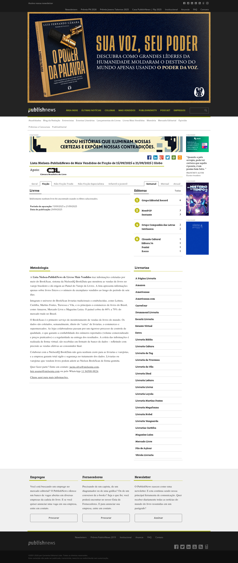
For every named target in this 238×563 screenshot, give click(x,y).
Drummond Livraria (147, 312)
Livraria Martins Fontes (149, 400)
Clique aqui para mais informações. (49, 377)
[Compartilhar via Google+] (161, 159)
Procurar (54, 517)
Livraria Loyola (144, 393)
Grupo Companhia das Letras (158, 224)
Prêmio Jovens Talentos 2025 (114, 9)
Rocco (145, 251)
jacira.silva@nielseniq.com (84, 366)
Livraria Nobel (143, 414)
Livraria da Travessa (147, 359)
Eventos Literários (85, 120)
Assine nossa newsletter (40, 3)
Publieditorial (59, 126)
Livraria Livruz (144, 387)
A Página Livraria (145, 278)
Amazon (140, 285)
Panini (145, 247)
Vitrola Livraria (144, 455)
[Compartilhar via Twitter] (167, 159)
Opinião (182, 120)
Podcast (165, 110)
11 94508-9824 (89, 371)
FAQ (195, 9)
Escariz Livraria (144, 319)
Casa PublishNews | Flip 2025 (147, 9)
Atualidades (35, 120)
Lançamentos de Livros (109, 120)
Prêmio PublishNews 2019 (103, 537)
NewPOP (147, 210)
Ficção (45, 183)
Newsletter (143, 476)
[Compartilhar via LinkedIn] (155, 159)
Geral (35, 183)
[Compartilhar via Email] (173, 159)
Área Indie (72, 110)
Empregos (179, 110)
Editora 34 (147, 243)
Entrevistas (68, 120)
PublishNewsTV (148, 110)
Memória (151, 120)
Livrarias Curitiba (145, 427)
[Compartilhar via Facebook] (149, 159)
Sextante (147, 214)
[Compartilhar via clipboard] (180, 159)
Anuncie (185, 9)
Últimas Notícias (91, 110)
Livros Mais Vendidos (134, 120)
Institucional (171, 9)
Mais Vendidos (126, 110)
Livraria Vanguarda (146, 421)
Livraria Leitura (144, 380)
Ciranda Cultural (151, 239)
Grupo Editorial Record (155, 200)
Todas (178, 190)
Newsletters (71, 9)
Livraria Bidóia (144, 339)
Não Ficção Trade (63, 183)
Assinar (158, 517)
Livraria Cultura (144, 346)
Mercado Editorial (167, 120)
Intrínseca (147, 228)
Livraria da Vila (144, 366)
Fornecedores (92, 476)
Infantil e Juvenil (118, 183)
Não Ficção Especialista (91, 183)
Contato (205, 9)
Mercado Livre (143, 441)
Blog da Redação (51, 120)
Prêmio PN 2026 (89, 9)
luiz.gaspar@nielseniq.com (45, 371)
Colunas (110, 110)
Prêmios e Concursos (39, 126)
